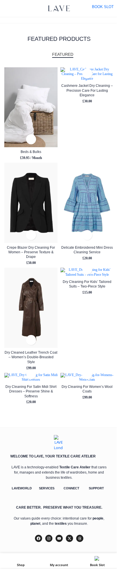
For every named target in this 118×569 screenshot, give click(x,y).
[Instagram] (48, 538)
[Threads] (79, 538)
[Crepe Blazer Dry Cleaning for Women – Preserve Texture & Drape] (31, 203)
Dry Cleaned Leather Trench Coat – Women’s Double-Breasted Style (31, 357)
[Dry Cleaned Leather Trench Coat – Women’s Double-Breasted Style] (31, 308)
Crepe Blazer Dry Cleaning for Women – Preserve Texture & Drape (31, 252)
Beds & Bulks (31, 152)
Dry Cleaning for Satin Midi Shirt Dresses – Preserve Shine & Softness (30, 391)
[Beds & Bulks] (31, 107)
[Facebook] (38, 538)
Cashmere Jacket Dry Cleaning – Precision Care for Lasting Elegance (87, 90)
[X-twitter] (69, 538)
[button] (31, 139)
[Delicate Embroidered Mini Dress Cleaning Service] (87, 203)
